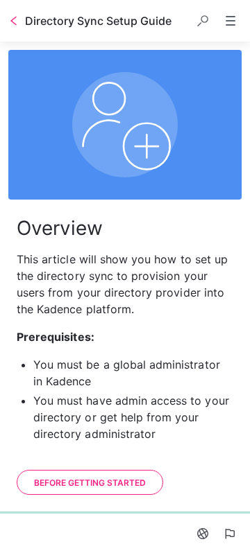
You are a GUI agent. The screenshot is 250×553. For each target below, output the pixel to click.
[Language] (202, 533)
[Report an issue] (229, 533)
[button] (202, 20)
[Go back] (14, 20)
